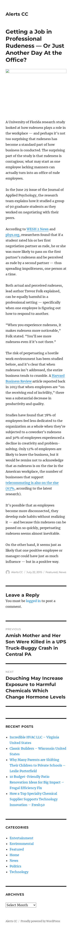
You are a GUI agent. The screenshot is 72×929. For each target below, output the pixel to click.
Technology (19, 872)
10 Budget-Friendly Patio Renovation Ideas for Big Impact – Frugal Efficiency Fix (37, 782)
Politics (15, 866)
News (62, 572)
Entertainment (21, 838)
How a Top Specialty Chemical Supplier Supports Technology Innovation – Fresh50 (34, 799)
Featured (52, 572)
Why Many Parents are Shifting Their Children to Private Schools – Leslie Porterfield (37, 765)
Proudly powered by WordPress (40, 921)
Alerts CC (17, 14)
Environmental (22, 844)
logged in (33, 601)
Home (14, 855)
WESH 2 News (38, 229)
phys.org (12, 235)
